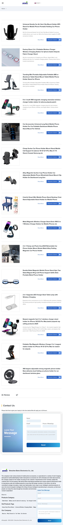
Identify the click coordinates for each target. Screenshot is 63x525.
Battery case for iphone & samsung (17, 500)
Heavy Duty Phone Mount (8, 507)
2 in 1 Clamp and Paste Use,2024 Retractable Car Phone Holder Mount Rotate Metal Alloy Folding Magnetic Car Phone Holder (40, 248)
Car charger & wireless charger (34, 500)
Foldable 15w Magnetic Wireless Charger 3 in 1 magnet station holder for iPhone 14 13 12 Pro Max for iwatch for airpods (42, 347)
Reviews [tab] (7, 395)
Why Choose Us (11, 513)
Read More (41, 39)
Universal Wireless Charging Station (23, 507)
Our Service (24, 513)
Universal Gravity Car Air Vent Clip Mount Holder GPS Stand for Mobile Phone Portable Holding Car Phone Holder (41, 27)
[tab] (17, 395)
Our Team (18, 513)
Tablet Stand (5, 500)
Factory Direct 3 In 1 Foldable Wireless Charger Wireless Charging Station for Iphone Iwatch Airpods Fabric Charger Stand (41, 52)
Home (3, 8)
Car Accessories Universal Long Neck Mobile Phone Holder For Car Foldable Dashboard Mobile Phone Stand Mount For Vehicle (41, 126)
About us (4, 513)
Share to (4, 494)
